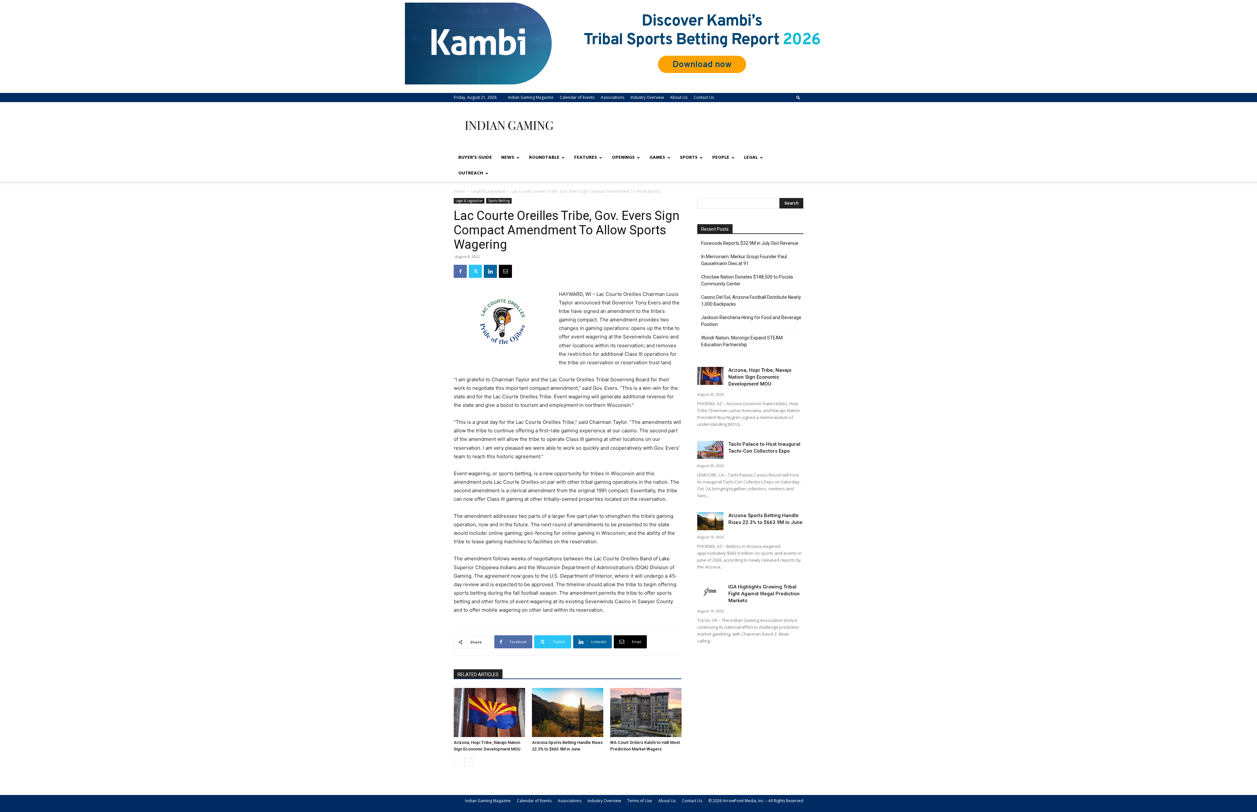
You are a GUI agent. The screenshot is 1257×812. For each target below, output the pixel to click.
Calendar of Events (577, 97)
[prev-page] (458, 762)
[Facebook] (460, 271)
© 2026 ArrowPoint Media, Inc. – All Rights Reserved (755, 800)
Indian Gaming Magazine (531, 97)
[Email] (505, 271)
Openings (623, 157)
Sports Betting (499, 200)
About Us (678, 97)
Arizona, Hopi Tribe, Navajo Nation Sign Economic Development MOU (760, 377)
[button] (798, 97)
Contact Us (704, 97)
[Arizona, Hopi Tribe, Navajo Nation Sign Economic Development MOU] (489, 712)
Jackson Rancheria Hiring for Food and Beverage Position (751, 321)
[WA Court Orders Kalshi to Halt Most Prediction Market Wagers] (646, 712)
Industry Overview (647, 97)
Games (657, 157)
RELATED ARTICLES (478, 674)
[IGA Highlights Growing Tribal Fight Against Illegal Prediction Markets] (710, 593)
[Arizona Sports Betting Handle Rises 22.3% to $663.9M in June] (567, 712)
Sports (689, 157)
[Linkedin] (490, 271)
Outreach (470, 173)
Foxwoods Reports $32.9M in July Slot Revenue (749, 243)
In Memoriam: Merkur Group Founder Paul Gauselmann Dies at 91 (744, 260)
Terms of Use (639, 800)
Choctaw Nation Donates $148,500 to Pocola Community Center (747, 280)
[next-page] (468, 762)
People (720, 157)
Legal (751, 157)
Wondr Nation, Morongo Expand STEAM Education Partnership (742, 341)
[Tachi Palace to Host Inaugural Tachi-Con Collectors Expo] (710, 450)
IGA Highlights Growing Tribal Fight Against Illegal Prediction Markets (764, 594)
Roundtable (544, 157)
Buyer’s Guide (475, 157)
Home (459, 191)
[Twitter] (475, 271)
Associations (612, 97)
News (507, 157)
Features (585, 157)
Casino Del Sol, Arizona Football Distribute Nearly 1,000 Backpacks (751, 301)
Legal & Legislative (488, 191)
